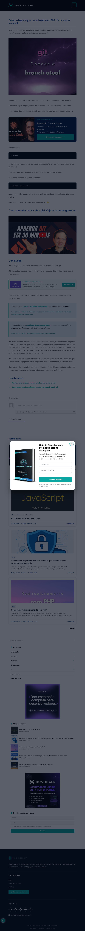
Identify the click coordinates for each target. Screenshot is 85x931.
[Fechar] (71, 444)
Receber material (55, 480)
